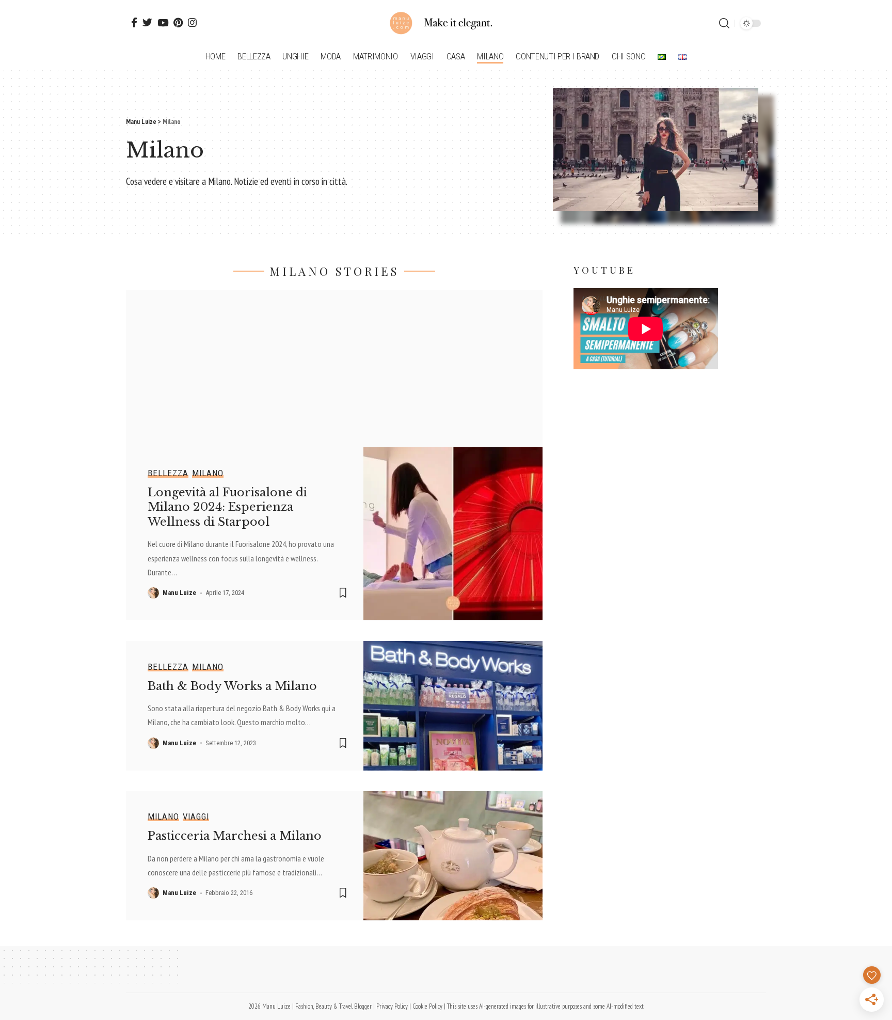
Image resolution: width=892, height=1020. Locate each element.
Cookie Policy (427, 1006)
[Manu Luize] (446, 23)
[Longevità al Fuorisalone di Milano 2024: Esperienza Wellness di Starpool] (453, 533)
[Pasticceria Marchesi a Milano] (453, 856)
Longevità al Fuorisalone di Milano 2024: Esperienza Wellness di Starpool (227, 507)
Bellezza (168, 473)
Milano (208, 473)
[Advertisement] (334, 362)
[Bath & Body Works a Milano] (453, 706)
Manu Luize (179, 593)
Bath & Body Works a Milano (232, 686)
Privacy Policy (392, 1006)
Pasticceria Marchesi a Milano (235, 836)
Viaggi (196, 816)
